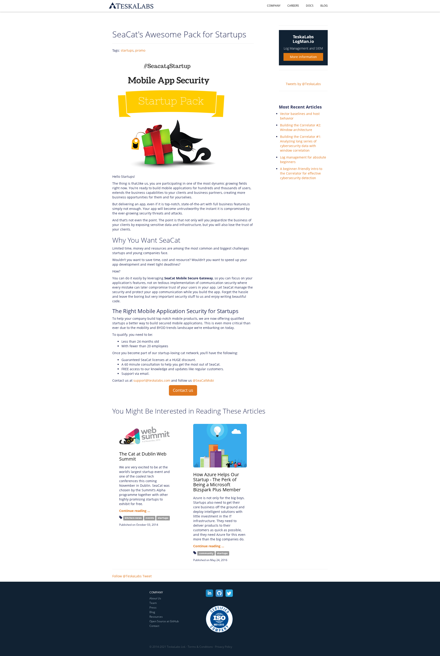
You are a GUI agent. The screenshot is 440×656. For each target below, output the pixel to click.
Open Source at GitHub (164, 621)
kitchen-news (133, 518)
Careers (293, 6)
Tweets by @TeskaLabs (303, 84)
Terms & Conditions (200, 647)
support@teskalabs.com (151, 380)
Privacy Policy (223, 647)
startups (127, 50)
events (150, 518)
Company (273, 6)
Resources (156, 617)
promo (140, 50)
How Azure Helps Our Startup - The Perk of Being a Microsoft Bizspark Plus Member (217, 482)
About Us (155, 598)
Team (153, 603)
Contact (154, 626)
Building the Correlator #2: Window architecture (300, 127)
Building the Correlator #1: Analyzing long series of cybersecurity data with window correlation (300, 143)
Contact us (183, 390)
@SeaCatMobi (203, 380)
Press (153, 607)
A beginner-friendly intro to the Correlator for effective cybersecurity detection (301, 173)
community (206, 553)
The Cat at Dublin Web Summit (142, 456)
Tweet (147, 576)
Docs (310, 6)
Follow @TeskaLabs (127, 576)
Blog (324, 6)
